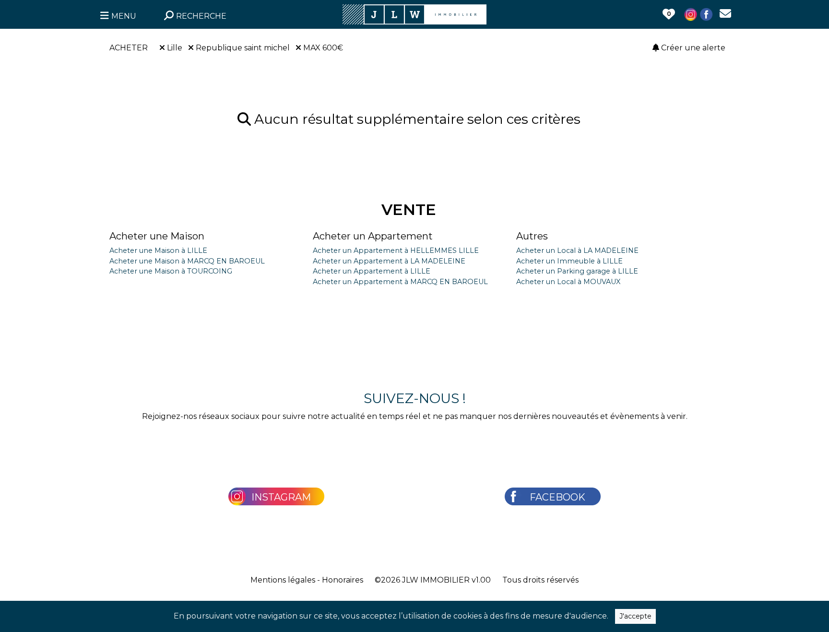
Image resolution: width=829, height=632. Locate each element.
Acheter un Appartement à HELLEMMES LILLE (396, 250)
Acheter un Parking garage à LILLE (577, 271)
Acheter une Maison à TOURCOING (170, 271)
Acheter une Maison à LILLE (158, 250)
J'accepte (635, 616)
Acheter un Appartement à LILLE (371, 271)
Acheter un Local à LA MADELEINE (577, 250)
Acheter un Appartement (373, 236)
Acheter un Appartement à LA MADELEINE (389, 261)
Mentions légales (282, 579)
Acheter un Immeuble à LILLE (569, 261)
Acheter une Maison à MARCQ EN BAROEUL (187, 261)
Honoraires (342, 579)
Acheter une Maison (156, 236)
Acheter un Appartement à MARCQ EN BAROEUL (400, 281)
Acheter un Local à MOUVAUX (568, 281)
